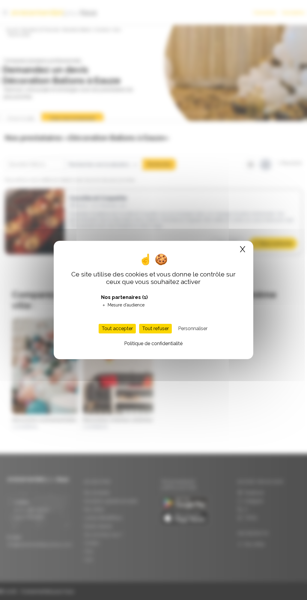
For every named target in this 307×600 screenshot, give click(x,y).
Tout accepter (117, 328)
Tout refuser (155, 328)
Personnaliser (192, 328)
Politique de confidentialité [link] (153, 343)
